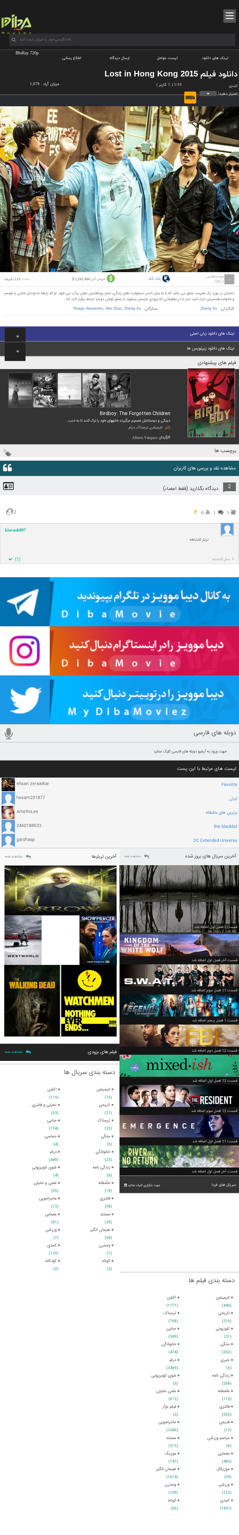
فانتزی (224, 1406)
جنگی (225, 1344)
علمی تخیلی (166, 1391)
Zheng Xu (208, 308)
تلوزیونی (223, 1328)
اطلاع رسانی (71, 58)
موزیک (170, 1453)
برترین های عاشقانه (221, 812)
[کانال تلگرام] (119, 623)
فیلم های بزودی (102, 1052)
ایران (233, 798)
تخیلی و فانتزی (44, 1105)
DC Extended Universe (215, 840)
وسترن (170, 1484)
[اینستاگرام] (119, 672)
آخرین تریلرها (104, 857)
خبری (225, 1360)
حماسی (51, 1136)
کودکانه (51, 1261)
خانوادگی (169, 1344)
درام (132, 427)
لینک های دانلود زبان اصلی (212, 333)
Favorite (229, 784)
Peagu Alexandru (88, 308)
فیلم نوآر (169, 1406)
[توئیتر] (119, 721)
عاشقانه (224, 1391)
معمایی (224, 1453)
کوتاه (172, 1500)
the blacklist (225, 826)
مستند (171, 1438)
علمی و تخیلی (45, 1183)
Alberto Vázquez (144, 438)
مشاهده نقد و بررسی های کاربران (205, 468)
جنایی (171, 1328)
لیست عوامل (167, 58)
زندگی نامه (221, 1375)
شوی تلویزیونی (163, 1375)
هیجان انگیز (166, 1469)
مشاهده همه (132, 856)
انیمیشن (156, 427)
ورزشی (224, 1484)
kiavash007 (15, 530)
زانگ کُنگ (154, 279)
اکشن (171, 1297)
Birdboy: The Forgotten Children (135, 414)
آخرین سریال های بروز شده (210, 856)
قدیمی (224, 1422)
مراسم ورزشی (218, 1438)
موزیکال (223, 1469)
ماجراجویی (167, 1422)
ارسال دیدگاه (119, 58)
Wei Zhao (113, 308)
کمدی (233, 86)
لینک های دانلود (215, 58)
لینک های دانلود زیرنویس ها (210, 348)
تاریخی (224, 1313)
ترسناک (142, 427)
